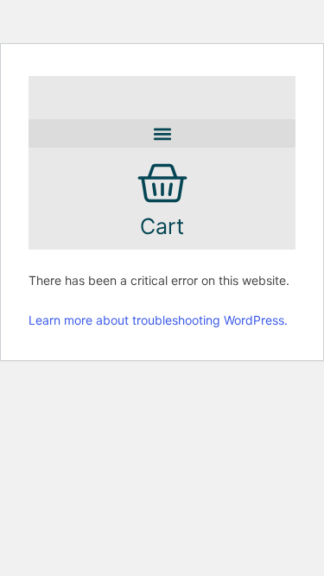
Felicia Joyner (170, 88)
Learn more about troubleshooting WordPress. (158, 320)
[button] (162, 133)
